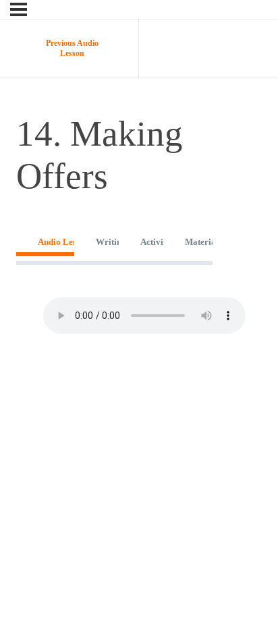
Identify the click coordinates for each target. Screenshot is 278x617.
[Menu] (18, 9)
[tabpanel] (114, 315)
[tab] (45, 241)
